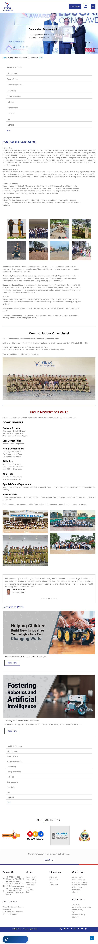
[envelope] (65, 926)
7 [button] (56, 596)
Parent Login (77, 875)
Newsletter (30, 882)
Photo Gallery (31, 875)
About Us (75, 903)
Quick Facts (53, 878)
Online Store (77, 885)
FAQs (51, 880)
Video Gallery (31, 880)
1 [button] (41, 596)
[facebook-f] (69, 926)
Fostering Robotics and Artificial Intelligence (22, 718)
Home (5, 58)
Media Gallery (31, 878)
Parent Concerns (78, 878)
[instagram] (76, 926)
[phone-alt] (62, 926)
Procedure (53, 875)
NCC (41, 58)
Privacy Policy (77, 908)
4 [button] (49, 596)
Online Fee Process (79, 882)
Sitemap (75, 915)
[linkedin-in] (79, 926)
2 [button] (44, 596)
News (28, 885)
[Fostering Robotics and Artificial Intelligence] (49, 694)
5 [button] (51, 596)
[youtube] (83, 926)
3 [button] (46, 596)
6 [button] (54, 596)
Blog (27, 890)
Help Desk (76, 887)
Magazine (29, 887)
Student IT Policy (78, 912)
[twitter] (72, 926)
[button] (75, 6)
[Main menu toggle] (93, 6)
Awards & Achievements (81, 905)
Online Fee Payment (79, 880)
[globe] (86, 926)
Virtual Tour (53, 882)
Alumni (74, 890)
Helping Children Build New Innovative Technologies (25, 654)
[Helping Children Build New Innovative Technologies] (49, 630)
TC (73, 910)
